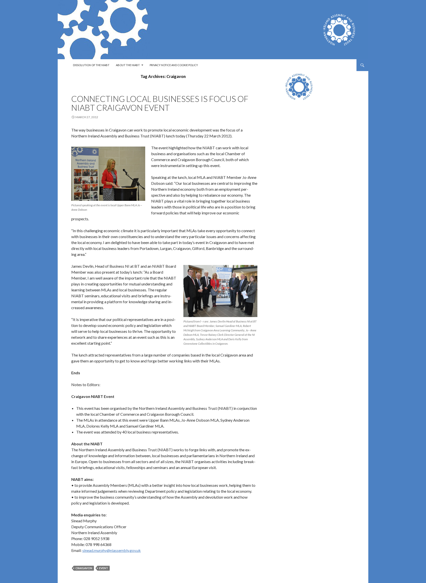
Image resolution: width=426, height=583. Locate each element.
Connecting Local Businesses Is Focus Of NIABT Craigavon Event (159, 103)
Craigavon (83, 568)
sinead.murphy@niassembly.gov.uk (111, 550)
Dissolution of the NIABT (91, 65)
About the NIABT (128, 65)
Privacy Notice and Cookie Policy (174, 65)
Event (103, 568)
